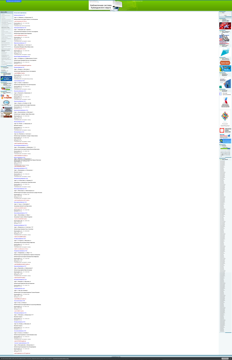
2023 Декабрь (222, 298)
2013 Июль (222, 170)
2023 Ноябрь (222, 297)
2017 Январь (222, 213)
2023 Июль (222, 293)
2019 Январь (222, 237)
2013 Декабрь (222, 175)
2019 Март (222, 239)
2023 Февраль (222, 288)
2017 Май (222, 217)
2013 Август (222, 171)
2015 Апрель (222, 191)
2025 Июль (222, 317)
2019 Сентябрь (222, 246)
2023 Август (222, 294)
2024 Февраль (222, 300)
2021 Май (222, 266)
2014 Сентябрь (222, 184)
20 (225, 153)
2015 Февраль (222, 189)
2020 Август (222, 257)
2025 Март (222, 313)
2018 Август (222, 232)
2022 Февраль (222, 275)
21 (226, 153)
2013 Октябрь (222, 173)
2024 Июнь (222, 304)
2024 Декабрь (222, 310)
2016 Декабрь (222, 212)
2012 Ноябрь (222, 161)
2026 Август (222, 331)
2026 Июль (222, 330)
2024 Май (222, 303)
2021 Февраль (222, 263)
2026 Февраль (222, 325)
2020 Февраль (222, 251)
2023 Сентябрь (222, 295)
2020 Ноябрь (222, 260)
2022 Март (222, 276)
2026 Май (222, 328)
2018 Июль (222, 231)
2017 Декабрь (222, 224)
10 (221, 152)
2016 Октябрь (222, 210)
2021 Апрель (222, 265)
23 (229, 153)
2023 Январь (222, 287)
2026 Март (222, 326)
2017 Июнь (222, 218)
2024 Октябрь (222, 308)
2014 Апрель (222, 179)
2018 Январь (222, 225)
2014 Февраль (222, 177)
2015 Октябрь (222, 197)
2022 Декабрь (222, 286)
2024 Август (222, 306)
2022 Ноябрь (222, 285)
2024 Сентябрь (222, 307)
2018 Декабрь (222, 236)
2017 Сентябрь (222, 221)
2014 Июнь (222, 181)
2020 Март (222, 252)
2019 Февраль (222, 238)
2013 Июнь (222, 169)
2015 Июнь (222, 193)
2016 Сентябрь (222, 209)
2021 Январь (222, 262)
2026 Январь (222, 324)
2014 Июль (222, 182)
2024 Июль (222, 305)
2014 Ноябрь (222, 186)
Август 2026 (225, 147)
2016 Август (222, 208)
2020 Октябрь (222, 259)
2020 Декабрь (222, 261)
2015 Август (222, 195)
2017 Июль (222, 219)
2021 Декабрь (222, 273)
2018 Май (222, 229)
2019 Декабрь (222, 249)
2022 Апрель (222, 277)
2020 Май (222, 254)
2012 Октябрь (222, 160)
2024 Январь (222, 299)
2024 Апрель (222, 302)
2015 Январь (222, 188)
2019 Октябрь (222, 247)
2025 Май (222, 315)
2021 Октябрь (222, 271)
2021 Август (222, 269)
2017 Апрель (222, 216)
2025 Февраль (222, 312)
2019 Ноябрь (222, 248)
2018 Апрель (222, 228)
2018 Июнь (222, 230)
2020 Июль (222, 256)
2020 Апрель (222, 253)
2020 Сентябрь (222, 258)
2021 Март (222, 264)
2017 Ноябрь (222, 223)
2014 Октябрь (222, 185)
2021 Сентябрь (222, 270)
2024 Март (222, 301)
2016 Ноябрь (222, 211)
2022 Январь (222, 274)
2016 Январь (222, 200)
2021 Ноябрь (222, 272)
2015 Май (222, 192)
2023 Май (222, 291)
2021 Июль (222, 268)
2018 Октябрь (222, 234)
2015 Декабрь (222, 199)
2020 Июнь (222, 255)
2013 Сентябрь (222, 172)
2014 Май (222, 180)
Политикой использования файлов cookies (61, 358)
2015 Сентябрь (222, 196)
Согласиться (225, 358)
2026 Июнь (222, 329)
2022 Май (222, 278)
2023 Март (222, 289)
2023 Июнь (222, 292)
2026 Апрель (222, 327)
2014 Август (222, 183)
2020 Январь (222, 250)
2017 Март (222, 215)
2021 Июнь (222, 267)
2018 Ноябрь (222, 235)
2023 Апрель (222, 290)
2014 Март (222, 178)
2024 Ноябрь (222, 309)
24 (221, 154)
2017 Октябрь (222, 222)
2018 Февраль (222, 226)
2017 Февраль (222, 214)
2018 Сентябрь (222, 233)
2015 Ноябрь (222, 198)
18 (222, 153)
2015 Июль (222, 194)
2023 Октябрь (222, 296)
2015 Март (222, 190)
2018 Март (222, 227)
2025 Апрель (222, 314)
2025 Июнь (222, 316)
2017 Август (222, 220)
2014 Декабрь (222, 187)
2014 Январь (222, 176)
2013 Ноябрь (222, 174)
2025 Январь (222, 311)
